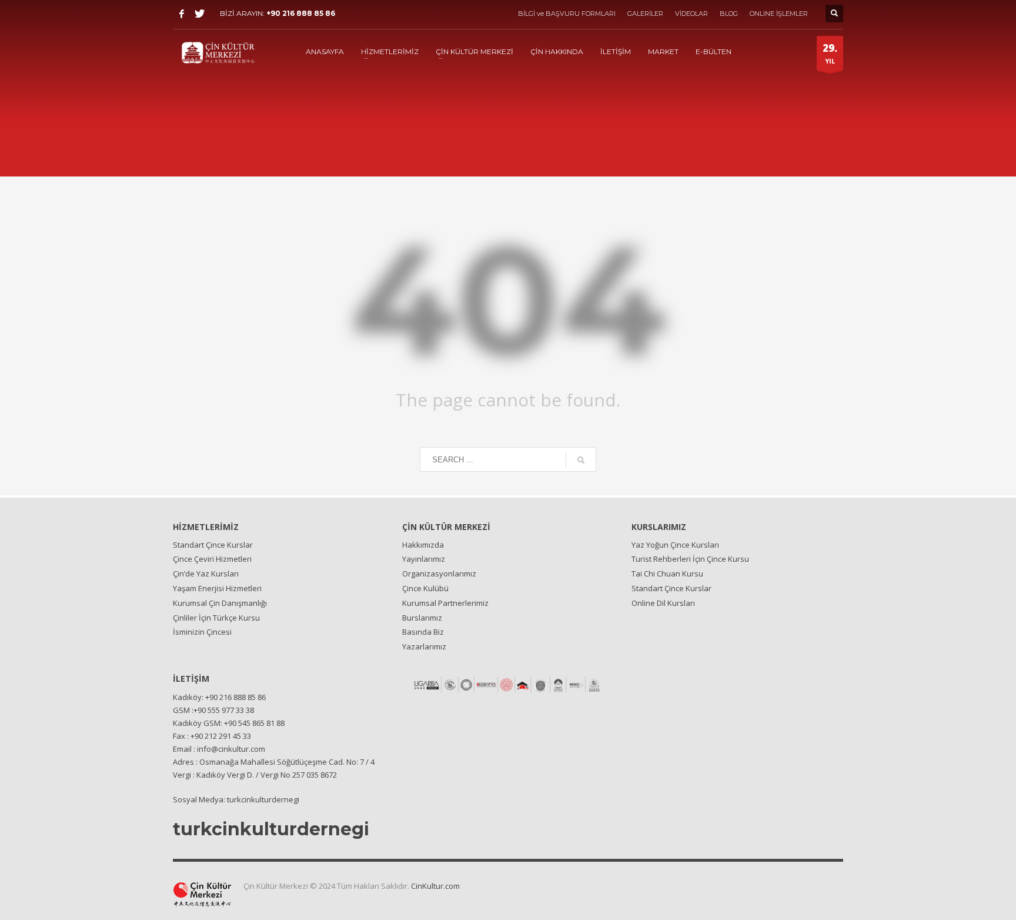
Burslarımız (422, 617)
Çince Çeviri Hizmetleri (212, 559)
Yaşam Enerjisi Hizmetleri (217, 588)
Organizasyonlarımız (439, 573)
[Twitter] (199, 13)
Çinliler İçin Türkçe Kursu (216, 617)
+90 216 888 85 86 (300, 13)
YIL (830, 53)
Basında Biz (423, 631)
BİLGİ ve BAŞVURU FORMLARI (567, 13)
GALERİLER (645, 13)
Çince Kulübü (425, 588)
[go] (581, 460)
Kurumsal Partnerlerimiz (445, 603)
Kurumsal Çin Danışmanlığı (220, 603)
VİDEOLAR (691, 13)
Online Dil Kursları (663, 603)
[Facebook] (181, 13)
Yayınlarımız (423, 559)
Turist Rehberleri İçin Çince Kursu (690, 559)
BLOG (729, 13)
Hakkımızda (423, 544)
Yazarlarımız (424, 646)
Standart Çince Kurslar (213, 544)
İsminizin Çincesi (202, 631)
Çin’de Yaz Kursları (206, 573)
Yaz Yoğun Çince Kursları (675, 544)
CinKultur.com (435, 886)
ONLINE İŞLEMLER (779, 13)
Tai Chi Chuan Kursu (667, 573)
